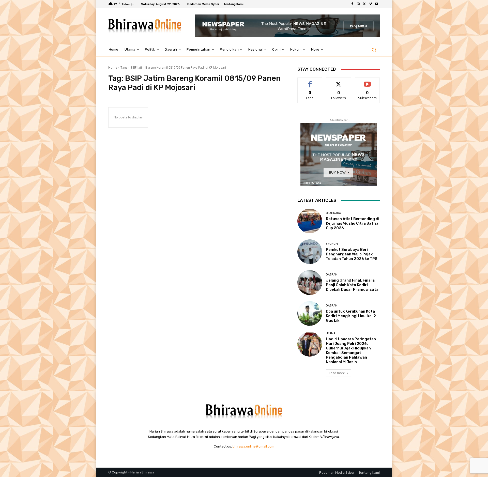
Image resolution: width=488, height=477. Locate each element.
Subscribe (367, 81)
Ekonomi (332, 243)
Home (112, 67)
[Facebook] (352, 4)
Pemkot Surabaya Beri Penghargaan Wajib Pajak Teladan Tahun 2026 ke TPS (351, 254)
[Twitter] (364, 4)
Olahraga (333, 213)
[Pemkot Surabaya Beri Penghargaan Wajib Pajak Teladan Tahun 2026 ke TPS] (309, 251)
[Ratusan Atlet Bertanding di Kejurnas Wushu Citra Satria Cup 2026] (309, 221)
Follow (339, 81)
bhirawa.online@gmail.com (253, 446)
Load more (337, 373)
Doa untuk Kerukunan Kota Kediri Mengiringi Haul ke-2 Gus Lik (351, 316)
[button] (374, 50)
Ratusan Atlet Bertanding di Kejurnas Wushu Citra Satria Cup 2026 (352, 223)
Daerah (331, 274)
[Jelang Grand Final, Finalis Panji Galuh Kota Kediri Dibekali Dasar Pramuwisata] (309, 282)
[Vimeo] (371, 4)
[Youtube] (377, 4)
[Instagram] (358, 4)
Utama (330, 333)
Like (310, 81)
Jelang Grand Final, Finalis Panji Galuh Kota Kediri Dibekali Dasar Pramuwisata (352, 285)
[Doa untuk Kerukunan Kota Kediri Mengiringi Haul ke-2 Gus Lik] (309, 313)
